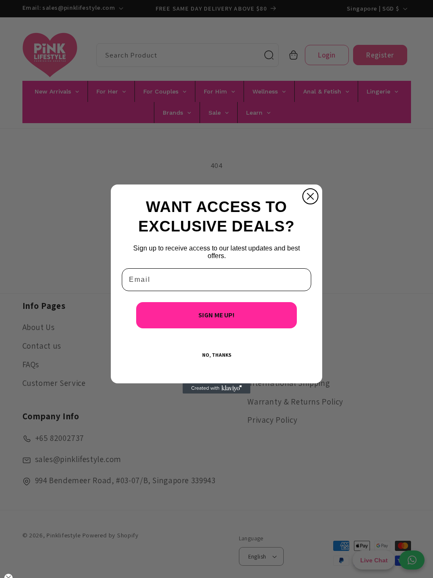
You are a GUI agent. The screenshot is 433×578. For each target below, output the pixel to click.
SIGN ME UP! (216, 315)
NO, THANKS (216, 355)
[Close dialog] (310, 196)
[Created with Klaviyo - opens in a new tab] (216, 388)
